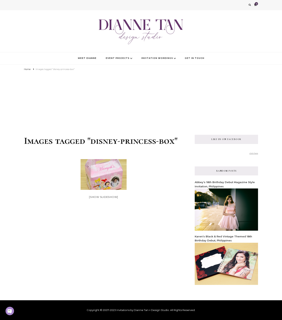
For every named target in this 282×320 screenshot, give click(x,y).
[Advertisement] (141, 100)
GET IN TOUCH (194, 58)
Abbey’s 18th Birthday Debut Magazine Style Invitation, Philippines (225, 184)
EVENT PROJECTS (117, 58)
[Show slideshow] (103, 196)
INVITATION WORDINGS (157, 58)
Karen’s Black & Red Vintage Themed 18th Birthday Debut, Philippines (223, 238)
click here (253, 153)
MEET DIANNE (87, 58)
